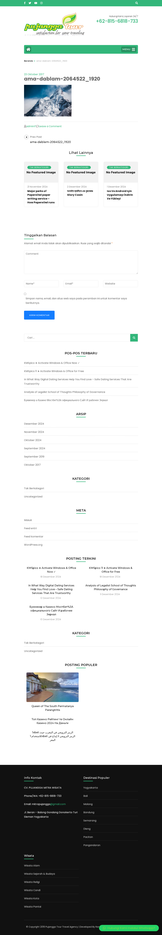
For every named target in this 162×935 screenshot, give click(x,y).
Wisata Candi (32, 890)
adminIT (31, 126)
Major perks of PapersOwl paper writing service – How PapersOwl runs (41, 196)
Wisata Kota (31, 898)
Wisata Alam (32, 865)
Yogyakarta (90, 788)
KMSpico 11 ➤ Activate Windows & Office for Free (54, 371)
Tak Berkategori (39, 167)
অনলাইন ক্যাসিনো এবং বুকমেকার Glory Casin (80, 193)
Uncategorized (33, 496)
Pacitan (88, 837)
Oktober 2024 (32, 440)
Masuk (28, 520)
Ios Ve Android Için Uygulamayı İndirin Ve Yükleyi (120, 194)
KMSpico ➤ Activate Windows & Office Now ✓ (52, 363)
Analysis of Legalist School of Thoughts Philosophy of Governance (64, 392)
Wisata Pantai (32, 906)
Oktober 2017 (32, 465)
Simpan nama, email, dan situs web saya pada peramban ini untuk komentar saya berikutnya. (76, 301)
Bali (85, 796)
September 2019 (34, 456)
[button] (129, 928)
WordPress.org (33, 545)
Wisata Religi (32, 882)
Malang (88, 804)
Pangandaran (91, 845)
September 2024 (34, 448)
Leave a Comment (50, 126)
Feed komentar (33, 536)
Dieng (86, 829)
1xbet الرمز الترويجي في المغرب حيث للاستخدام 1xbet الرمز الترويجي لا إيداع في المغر (52, 736)
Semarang (89, 820)
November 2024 (34, 432)
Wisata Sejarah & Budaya (39, 874)
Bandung (88, 812)
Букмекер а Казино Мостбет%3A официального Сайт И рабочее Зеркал (66, 400)
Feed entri (30, 528)
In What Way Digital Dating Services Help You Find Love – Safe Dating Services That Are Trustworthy (51, 589)
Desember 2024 (34, 424)
